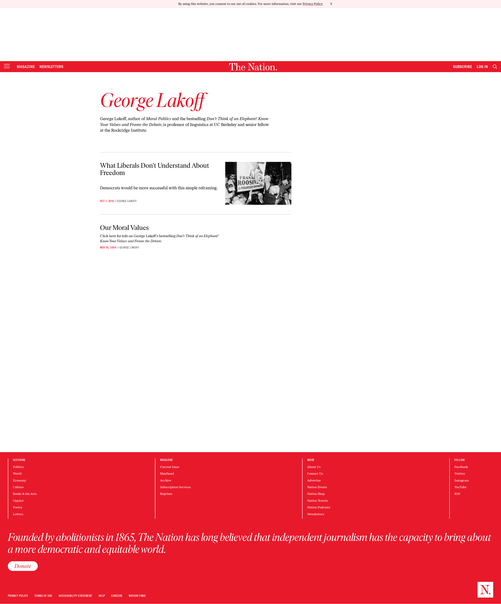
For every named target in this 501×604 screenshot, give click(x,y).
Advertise (314, 480)
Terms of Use (43, 596)
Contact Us (315, 473)
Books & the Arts (25, 494)
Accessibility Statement (75, 596)
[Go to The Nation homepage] (253, 66)
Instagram (461, 480)
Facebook (461, 467)
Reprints (166, 494)
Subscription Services (175, 487)
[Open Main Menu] (7, 66)
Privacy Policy (313, 4)
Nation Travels (317, 500)
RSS (457, 494)
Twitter (459, 473)
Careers (116, 596)
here (112, 236)
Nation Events (317, 487)
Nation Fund (137, 596)
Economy (19, 480)
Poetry (17, 507)
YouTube (460, 487)
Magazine (26, 66)
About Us (314, 467)
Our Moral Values (124, 228)
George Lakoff (127, 201)
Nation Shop (316, 494)
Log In (482, 66)
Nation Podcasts (318, 507)
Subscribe (462, 66)
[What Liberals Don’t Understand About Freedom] (258, 183)
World (17, 473)
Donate (22, 566)
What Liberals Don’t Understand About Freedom (154, 169)
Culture (18, 487)
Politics (18, 467)
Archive (165, 480)
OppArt (18, 500)
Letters (18, 514)
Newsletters (52, 66)
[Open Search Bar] (495, 66)
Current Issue (169, 467)
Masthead (167, 473)
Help (102, 596)
